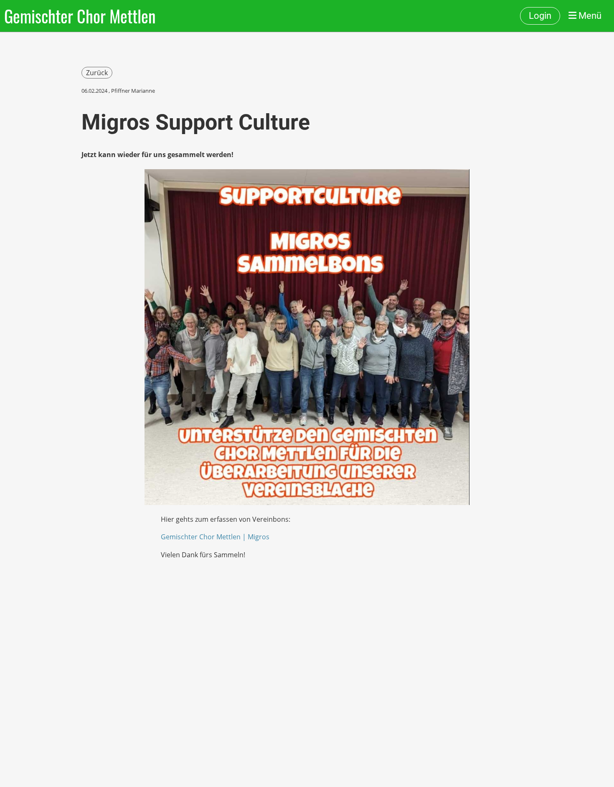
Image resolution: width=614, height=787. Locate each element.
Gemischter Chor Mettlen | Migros (215, 536)
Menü (588, 15)
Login (540, 15)
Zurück (97, 72)
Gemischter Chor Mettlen (80, 16)
